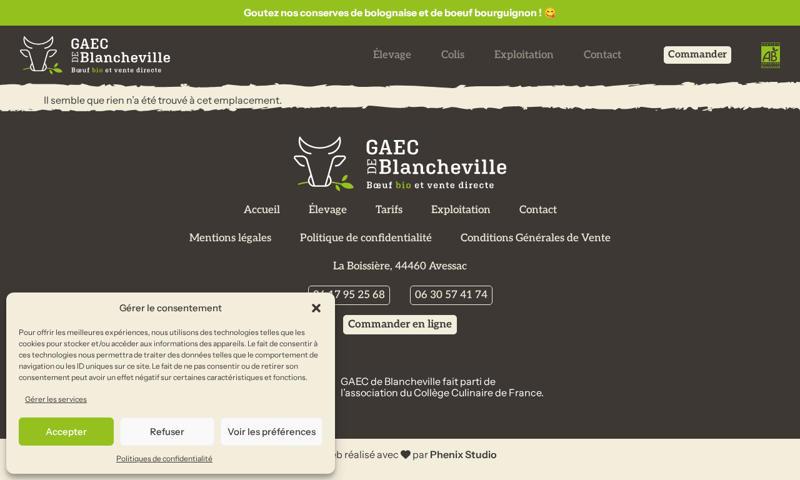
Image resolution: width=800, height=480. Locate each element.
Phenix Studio (463, 454)
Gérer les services (56, 399)
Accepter (66, 432)
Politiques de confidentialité (164, 458)
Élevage (392, 55)
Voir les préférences (272, 432)
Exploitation (524, 55)
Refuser (167, 432)
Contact (602, 55)
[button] (316, 308)
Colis (452, 55)
